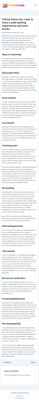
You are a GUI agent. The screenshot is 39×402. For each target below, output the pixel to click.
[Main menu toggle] (35, 5)
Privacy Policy (19, 398)
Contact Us (19, 396)
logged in (15, 375)
